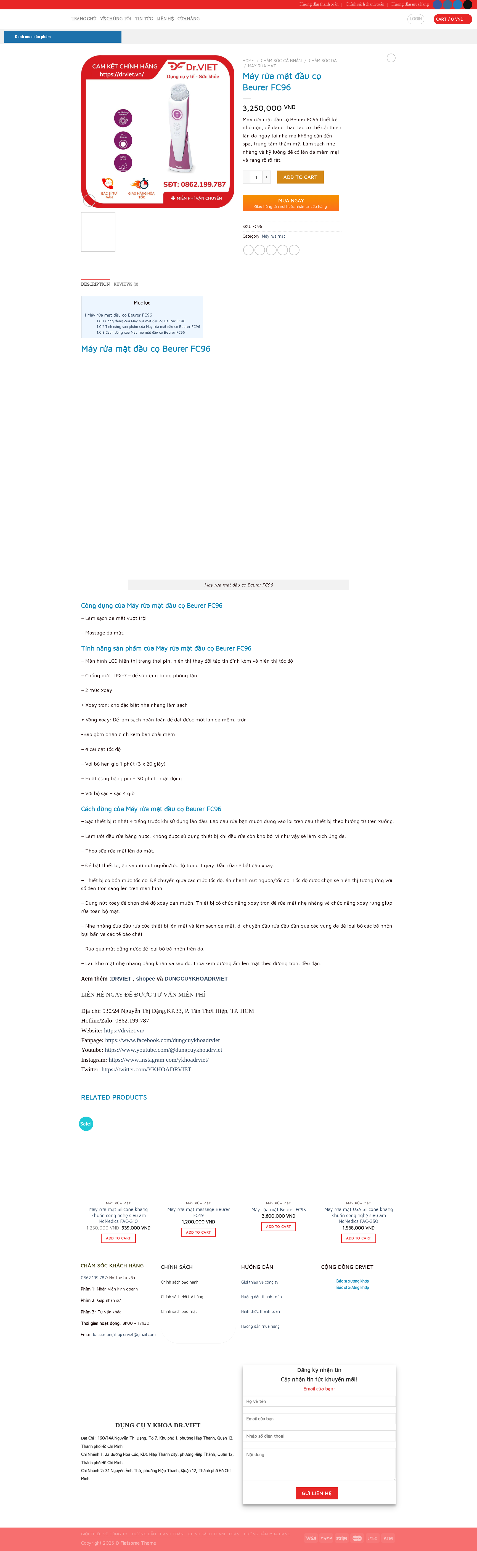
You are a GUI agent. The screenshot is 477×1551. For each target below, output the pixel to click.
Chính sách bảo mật (179, 1311)
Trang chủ (84, 19)
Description (95, 285)
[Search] (65, 19)
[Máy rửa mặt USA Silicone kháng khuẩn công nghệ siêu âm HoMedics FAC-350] (358, 1153)
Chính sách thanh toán (365, 4)
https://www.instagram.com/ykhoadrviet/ (159, 1059)
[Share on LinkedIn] (294, 250)
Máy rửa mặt (262, 65)
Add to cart (300, 177)
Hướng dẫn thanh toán (319, 4)
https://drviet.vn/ (124, 1030)
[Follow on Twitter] (457, 4)
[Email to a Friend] (271, 250)
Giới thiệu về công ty (260, 1282)
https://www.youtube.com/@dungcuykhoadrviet (163, 1049)
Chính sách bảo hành (179, 1282)
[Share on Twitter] (260, 250)
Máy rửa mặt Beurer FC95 (278, 1209)
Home (248, 60)
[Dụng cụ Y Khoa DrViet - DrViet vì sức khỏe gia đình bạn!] (29, 19)
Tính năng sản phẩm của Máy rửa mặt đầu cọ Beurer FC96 (148, 327)
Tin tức (144, 19)
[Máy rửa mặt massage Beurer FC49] (198, 1153)
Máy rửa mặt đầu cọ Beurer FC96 (118, 314)
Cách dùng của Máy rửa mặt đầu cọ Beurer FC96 (141, 332)
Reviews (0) (126, 285)
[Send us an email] (467, 4)
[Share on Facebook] (248, 250)
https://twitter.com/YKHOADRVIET (146, 1069)
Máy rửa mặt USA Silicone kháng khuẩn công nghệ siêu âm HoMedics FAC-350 (358, 1215)
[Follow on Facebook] (437, 4)
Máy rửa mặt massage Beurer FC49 (198, 1212)
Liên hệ (165, 19)
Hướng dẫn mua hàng (410, 4)
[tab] (95, 285)
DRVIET (121, 979)
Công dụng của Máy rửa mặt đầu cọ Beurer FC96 (141, 321)
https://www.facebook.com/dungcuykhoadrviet (162, 1040)
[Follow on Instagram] (447, 4)
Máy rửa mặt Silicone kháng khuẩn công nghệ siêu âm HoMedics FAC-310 (118, 1215)
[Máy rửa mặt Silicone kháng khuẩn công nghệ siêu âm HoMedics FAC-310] (118, 1153)
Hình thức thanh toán (260, 1311)
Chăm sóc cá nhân (281, 60)
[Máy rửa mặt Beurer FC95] (278, 1153)
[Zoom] (89, 200)
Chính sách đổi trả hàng (182, 1296)
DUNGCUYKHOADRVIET (196, 979)
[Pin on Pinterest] (282, 250)
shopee (145, 979)
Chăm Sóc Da (323, 60)
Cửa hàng (188, 19)
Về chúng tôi (115, 19)
